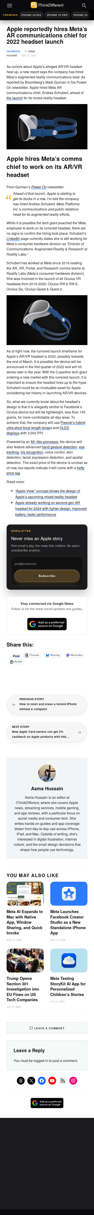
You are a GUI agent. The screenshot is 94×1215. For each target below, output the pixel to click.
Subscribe (47, 576)
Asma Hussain (47, 788)
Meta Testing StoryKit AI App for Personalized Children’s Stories (68, 986)
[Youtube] (52, 1081)
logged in (41, 1060)
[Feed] (63, 1081)
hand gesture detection (59, 446)
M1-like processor (44, 441)
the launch (15, 97)
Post (16, 655)
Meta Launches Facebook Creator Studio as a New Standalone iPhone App (68, 922)
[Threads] (21, 1081)
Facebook (13, 51)
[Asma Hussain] (47, 773)
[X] (31, 1081)
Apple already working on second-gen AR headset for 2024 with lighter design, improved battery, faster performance (51, 508)
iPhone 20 (80, 15)
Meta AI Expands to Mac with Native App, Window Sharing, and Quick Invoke (25, 922)
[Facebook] (42, 1081)
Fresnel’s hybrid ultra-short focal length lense (46, 425)
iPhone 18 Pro (57, 15)
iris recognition (32, 452)
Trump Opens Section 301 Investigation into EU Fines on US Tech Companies (23, 989)
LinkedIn (13, 238)
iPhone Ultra (31, 15)
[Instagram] (73, 1081)
